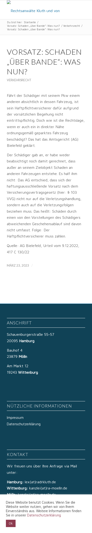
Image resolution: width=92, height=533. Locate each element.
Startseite (30, 22)
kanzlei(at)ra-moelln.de (48, 488)
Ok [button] (11, 523)
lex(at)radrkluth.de (41, 482)
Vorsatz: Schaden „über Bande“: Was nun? (33, 25)
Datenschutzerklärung (24, 424)
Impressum (15, 418)
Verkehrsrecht (71, 25)
